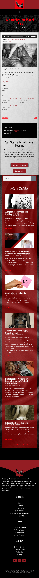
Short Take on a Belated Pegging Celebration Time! (16, 331)
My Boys (6, 81)
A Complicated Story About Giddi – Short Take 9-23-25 (17, 212)
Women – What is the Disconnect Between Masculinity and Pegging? (17, 252)
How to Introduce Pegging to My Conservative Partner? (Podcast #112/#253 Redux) (16, 381)
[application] (19, 36)
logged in (17, 131)
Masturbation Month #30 (27, 99)
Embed (22, 39)
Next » (25, 444)
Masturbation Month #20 (9, 99)
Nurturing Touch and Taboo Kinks (16, 422)
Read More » (8, 228)
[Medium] (19, 560)
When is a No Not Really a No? (16, 293)
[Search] (33, 178)
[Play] (4, 36)
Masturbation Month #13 (9, 106)
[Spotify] (24, 560)
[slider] (33, 36)
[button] (19, 11)
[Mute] (29, 36)
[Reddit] (15, 560)
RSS (10, 41)
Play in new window (13, 39)
